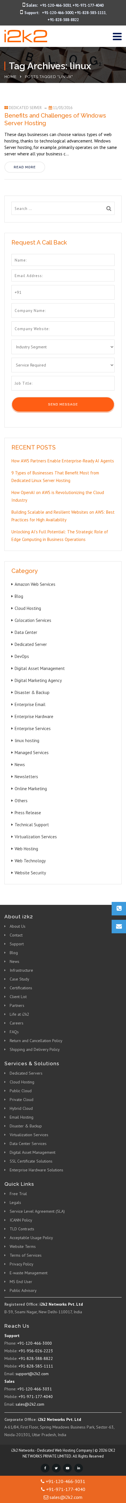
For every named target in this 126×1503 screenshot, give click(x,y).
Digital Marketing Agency (38, 680)
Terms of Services (26, 1255)
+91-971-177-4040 (87, 5)
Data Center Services (28, 1143)
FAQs (14, 1031)
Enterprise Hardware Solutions (36, 1170)
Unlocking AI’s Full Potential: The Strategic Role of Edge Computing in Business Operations (59, 535)
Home (10, 76)
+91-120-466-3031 (55, 5)
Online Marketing (31, 788)
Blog (19, 596)
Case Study (19, 979)
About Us (17, 926)
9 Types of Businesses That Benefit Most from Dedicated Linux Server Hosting (55, 476)
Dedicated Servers (26, 1073)
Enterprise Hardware (34, 716)
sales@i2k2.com (30, 1404)
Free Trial (18, 1193)
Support (17, 943)
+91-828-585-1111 (90, 12)
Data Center (26, 632)
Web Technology (30, 861)
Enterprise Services (33, 728)
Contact (16, 935)
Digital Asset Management (40, 668)
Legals (15, 1202)
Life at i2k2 (19, 1014)
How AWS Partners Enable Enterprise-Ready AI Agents (62, 461)
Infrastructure (21, 970)
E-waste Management (28, 1272)
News (20, 764)
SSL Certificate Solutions (31, 1161)
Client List (18, 996)
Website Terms (23, 1246)
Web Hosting (26, 848)
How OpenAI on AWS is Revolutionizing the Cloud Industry (57, 496)
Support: (31, 12)
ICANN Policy (21, 1220)
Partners (17, 1005)
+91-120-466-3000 (57, 12)
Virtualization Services (36, 836)
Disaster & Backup (32, 692)
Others (21, 800)
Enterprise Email (30, 704)
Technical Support (32, 824)
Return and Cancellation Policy (36, 1040)
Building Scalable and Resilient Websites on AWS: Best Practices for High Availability (63, 516)
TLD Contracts (22, 1228)
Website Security (30, 873)
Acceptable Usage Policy (31, 1237)
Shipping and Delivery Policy (35, 1049)
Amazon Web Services (35, 584)
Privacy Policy (21, 1264)
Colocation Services (33, 620)
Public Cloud (21, 1090)
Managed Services (32, 752)
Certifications (21, 987)
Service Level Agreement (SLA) (37, 1211)
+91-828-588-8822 (63, 19)
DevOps (22, 656)
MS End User (21, 1281)
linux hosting (27, 740)
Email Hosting (21, 1117)
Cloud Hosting (28, 608)
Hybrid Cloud (21, 1108)
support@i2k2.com (32, 1373)
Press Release (28, 812)
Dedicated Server (25, 107)
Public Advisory (23, 1290)
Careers (16, 1023)
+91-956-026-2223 (35, 1350)
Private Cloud (21, 1099)
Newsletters (26, 776)
